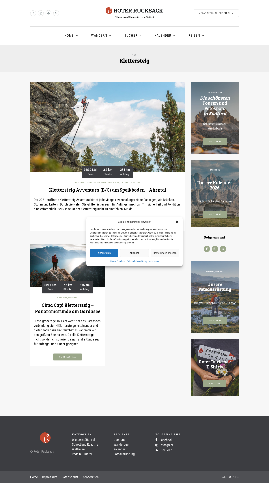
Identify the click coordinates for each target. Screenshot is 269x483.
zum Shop (215, 383)
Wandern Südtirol (83, 440)
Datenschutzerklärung (137, 261)
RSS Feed (165, 450)
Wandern (99, 35)
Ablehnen (134, 253)
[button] (177, 222)
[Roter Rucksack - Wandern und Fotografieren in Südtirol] (134, 10)
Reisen (194, 35)
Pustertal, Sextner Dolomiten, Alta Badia (97, 183)
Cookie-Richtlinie (117, 261)
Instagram (166, 445)
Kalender (163, 35)
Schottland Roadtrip (85, 444)
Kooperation (91, 477)
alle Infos (214, 141)
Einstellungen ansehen (165, 253)
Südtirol (125, 183)
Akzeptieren (104, 253)
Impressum (154, 261)
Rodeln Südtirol (82, 454)
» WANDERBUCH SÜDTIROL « (216, 13)
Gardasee (62, 298)
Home (69, 35)
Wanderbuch (122, 444)
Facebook (165, 440)
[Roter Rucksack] (40, 438)
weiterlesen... (67, 357)
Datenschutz (69, 477)
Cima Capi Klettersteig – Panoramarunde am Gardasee (67, 308)
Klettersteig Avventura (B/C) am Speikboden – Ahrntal (107, 189)
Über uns (120, 440)
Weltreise (78, 449)
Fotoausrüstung (124, 454)
